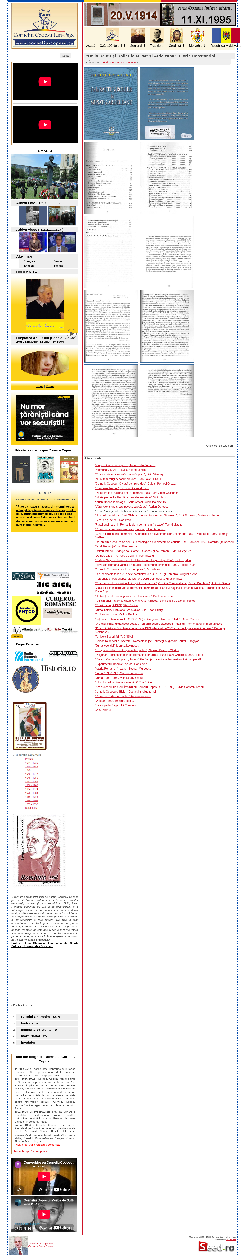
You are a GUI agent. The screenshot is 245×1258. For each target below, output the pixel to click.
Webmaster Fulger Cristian (40, 1246)
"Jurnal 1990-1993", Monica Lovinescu (119, 673)
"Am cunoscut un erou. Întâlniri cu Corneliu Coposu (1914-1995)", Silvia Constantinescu (149, 687)
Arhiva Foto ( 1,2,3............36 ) (40, 203)
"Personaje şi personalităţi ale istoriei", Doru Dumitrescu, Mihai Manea (138, 578)
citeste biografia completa (30, 1151)
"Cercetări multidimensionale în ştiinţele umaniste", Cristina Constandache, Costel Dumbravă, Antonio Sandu (162, 583)
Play (74, 336)
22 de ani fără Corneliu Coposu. (114, 700)
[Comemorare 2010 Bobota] (62, 224)
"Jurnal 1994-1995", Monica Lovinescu (119, 677)
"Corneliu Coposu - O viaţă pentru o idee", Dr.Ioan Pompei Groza (135, 483)
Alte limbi (24, 256)
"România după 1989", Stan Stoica (116, 605)
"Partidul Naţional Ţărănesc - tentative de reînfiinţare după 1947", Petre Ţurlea (143, 560)
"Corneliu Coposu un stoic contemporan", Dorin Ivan (127, 569)
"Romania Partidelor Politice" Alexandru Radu (123, 696)
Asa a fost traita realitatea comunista (38, 1144)
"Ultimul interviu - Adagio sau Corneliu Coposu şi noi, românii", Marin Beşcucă (143, 551)
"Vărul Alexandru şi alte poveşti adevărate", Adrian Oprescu (131, 506)
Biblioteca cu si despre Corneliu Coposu (44, 450)
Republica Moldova (224, 46)
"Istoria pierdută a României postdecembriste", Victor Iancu (131, 497)
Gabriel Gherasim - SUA (40, 1017)
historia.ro (29, 1023)
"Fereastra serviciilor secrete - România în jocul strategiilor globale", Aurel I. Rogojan (147, 641)
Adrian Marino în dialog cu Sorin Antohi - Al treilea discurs (130, 502)
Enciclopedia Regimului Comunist (116, 705)
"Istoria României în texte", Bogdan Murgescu (123, 668)
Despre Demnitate (27, 644)
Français (29, 261)
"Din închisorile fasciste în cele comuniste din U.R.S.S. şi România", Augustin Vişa (146, 574)
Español (59, 265)
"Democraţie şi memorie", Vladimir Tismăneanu (124, 555)
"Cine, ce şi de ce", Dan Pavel (113, 520)
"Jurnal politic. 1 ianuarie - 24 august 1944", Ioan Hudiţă (129, 609)
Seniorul (136, 46)
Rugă (39, 386)
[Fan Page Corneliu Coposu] (44, 47)
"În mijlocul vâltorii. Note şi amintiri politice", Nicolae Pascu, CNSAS (137, 650)
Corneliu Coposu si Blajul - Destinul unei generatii (125, 691)
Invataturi (29, 1042)
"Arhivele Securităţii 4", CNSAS (114, 636)
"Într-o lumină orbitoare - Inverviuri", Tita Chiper (124, 682)
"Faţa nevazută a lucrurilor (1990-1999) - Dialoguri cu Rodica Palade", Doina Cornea (147, 619)
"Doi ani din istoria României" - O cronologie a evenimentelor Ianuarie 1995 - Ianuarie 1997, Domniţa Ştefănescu (164, 542)
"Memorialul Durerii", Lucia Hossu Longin (120, 469)
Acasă (90, 46)
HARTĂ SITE (26, 272)
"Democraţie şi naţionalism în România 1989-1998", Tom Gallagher (136, 492)
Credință (175, 46)
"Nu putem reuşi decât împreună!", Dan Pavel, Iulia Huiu (129, 478)
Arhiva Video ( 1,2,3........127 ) (40, 230)
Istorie (17, 636)
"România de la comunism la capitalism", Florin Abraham (130, 529)
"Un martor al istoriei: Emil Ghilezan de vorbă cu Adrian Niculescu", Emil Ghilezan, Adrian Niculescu (157, 515)
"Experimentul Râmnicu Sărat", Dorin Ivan (121, 664)
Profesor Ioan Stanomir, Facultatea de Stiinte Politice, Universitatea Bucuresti (44, 944)
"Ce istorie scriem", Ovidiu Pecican (116, 614)
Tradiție (155, 46)
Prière (50, 386)
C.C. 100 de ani (111, 46)
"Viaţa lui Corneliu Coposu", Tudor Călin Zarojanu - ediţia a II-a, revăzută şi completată (148, 659)
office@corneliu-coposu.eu (40, 1243)
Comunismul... (104, 710)
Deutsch (59, 261)
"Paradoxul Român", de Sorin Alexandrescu (122, 488)
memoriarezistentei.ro (39, 1030)
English (29, 265)
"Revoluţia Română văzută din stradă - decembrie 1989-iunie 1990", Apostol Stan (145, 564)
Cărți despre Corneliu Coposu (118, 61)
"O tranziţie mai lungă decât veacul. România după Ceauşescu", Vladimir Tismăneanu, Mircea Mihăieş (158, 623)
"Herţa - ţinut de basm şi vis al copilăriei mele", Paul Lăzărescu (134, 596)
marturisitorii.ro (34, 1036)
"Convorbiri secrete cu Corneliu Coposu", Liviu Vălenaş (129, 474)
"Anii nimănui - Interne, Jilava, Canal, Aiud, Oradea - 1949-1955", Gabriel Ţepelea (145, 600)
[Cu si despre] (33, 224)
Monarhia (195, 46)
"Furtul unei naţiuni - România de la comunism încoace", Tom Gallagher (139, 524)
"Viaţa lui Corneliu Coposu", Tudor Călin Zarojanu (125, 465)
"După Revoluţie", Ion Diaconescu (116, 546)
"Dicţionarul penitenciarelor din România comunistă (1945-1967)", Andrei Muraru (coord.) (150, 654)
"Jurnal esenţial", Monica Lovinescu (117, 645)
